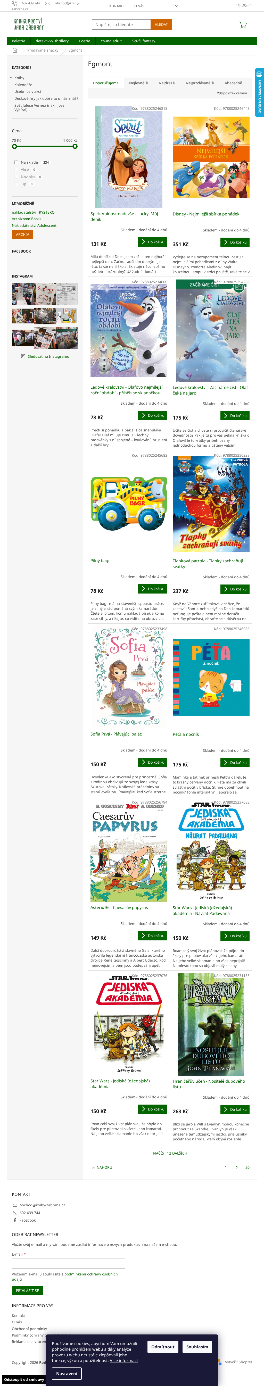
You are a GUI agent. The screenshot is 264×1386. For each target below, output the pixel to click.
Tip (26, 183)
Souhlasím (197, 1347)
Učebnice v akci (27, 91)
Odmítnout (163, 1347)
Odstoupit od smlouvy (24, 1379)
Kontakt (116, 6)
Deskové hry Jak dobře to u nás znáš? (46, 98)
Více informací (124, 1360)
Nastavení (66, 1373)
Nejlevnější (138, 82)
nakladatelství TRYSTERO (33, 212)
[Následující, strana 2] (236, 1167)
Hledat (161, 24)
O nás (139, 6)
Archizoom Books (26, 219)
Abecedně (233, 82)
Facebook (28, 1220)
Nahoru (104, 1167)
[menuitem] (18, 41)
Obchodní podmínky (29, 1328)
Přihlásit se (27, 1290)
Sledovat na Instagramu (48, 356)
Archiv (22, 234)
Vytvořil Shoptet (238, 1361)
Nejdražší (167, 82)
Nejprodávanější (200, 82)
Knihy (19, 77)
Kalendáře (23, 84)
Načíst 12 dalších (170, 1153)
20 (247, 1167)
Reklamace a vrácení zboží (34, 1341)
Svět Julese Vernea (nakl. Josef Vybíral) (40, 107)
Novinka (31, 176)
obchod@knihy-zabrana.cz (42, 1205)
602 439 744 (30, 1212)
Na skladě (35, 162)
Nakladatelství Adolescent (34, 225)
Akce (28, 169)
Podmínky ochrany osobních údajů (41, 1335)
